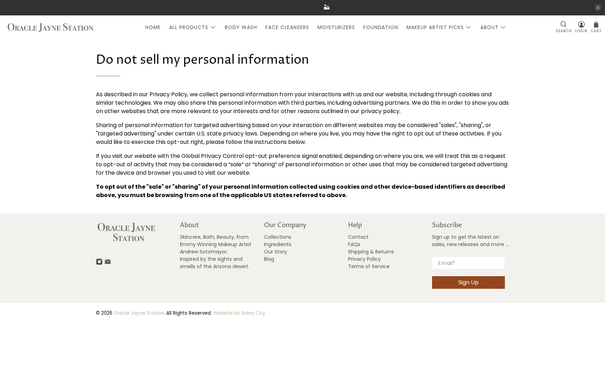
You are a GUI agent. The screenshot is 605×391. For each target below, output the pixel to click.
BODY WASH (241, 27)
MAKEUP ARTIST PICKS (435, 27)
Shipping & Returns (371, 251)
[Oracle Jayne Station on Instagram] (99, 263)
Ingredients (277, 244)
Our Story (275, 251)
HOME (153, 27)
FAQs (354, 244)
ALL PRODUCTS (188, 27)
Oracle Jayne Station (139, 313)
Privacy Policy (364, 259)
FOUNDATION (380, 27)
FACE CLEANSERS (287, 27)
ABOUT (489, 27)
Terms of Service (369, 266)
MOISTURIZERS (336, 27)
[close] (597, 7)
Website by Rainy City (239, 313)
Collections (277, 236)
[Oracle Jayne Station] (50, 27)
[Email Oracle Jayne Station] (107, 263)
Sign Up (468, 282)
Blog (269, 259)
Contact (358, 236)
